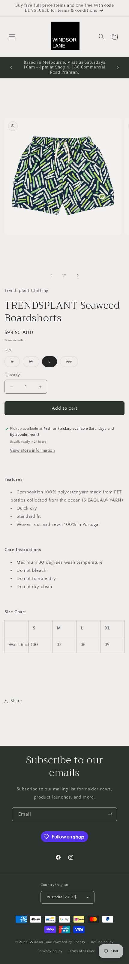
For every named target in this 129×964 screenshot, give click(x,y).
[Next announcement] (117, 67)
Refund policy (102, 942)
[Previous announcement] (11, 67)
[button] (12, 36)
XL (72, 363)
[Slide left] (51, 275)
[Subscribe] (110, 814)
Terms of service (81, 951)
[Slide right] (77, 275)
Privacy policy (50, 951)
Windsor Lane (41, 942)
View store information (32, 450)
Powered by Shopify (69, 942)
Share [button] (16, 701)
